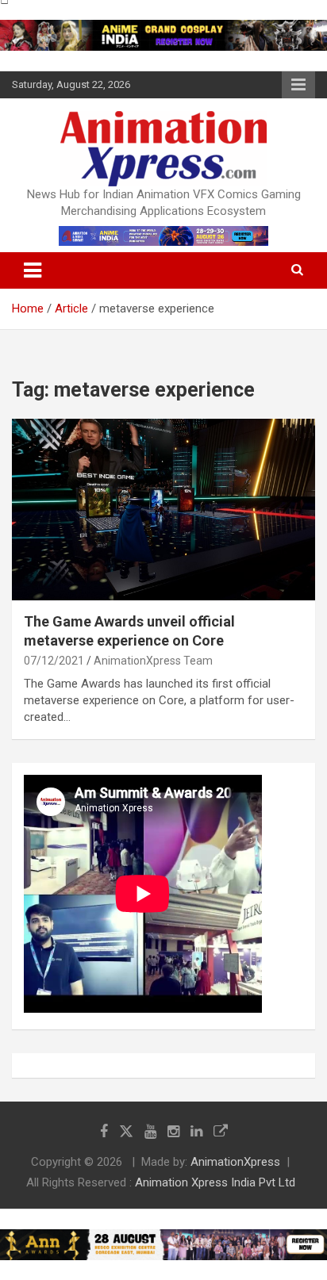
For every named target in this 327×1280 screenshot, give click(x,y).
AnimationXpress (235, 1162)
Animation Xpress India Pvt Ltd (215, 1182)
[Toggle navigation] (32, 270)
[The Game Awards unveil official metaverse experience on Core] (163, 509)
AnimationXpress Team (153, 660)
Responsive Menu (298, 84)
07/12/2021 (54, 660)
